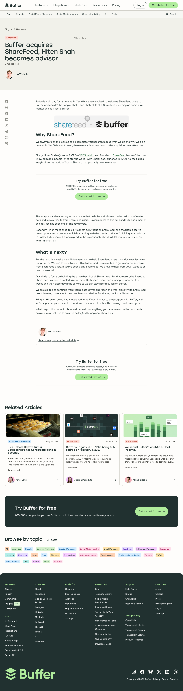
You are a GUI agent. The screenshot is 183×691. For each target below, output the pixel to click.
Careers (159, 594)
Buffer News (20, 29)
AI (106, 14)
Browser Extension (14, 645)
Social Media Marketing (40, 14)
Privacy (156, 679)
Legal (158, 608)
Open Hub (130, 620)
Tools (114, 14)
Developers (70, 613)
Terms (165, 679)
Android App (11, 640)
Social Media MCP (14, 650)
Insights (12, 603)
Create (8, 589)
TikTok (38, 631)
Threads (39, 626)
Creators (69, 589)
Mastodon (40, 617)
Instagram (40, 607)
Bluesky (38, 589)
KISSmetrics (87, 155)
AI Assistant (11, 621)
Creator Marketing (91, 14)
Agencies (69, 598)
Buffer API (10, 655)
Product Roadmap (134, 639)
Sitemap (159, 613)
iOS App (9, 635)
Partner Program (163, 603)
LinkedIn (39, 612)
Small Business (72, 594)
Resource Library (103, 607)
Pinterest (39, 622)
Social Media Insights (67, 14)
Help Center (131, 589)
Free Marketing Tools (105, 620)
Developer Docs (103, 643)
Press (158, 598)
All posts (20, 14)
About (158, 589)
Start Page (10, 626)
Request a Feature (134, 603)
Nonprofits (70, 603)
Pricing (116, 5)
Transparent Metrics (135, 625)
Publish (8, 594)
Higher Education (74, 608)
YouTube (39, 641)
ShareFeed (119, 155)
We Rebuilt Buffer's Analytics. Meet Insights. (147, 448)
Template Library (103, 594)
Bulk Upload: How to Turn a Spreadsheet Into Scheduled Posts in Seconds (32, 450)
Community (11, 598)
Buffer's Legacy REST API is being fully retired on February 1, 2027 (90, 448)
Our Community (103, 638)
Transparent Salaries (135, 634)
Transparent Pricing (135, 630)
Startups (69, 618)
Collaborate (10, 608)
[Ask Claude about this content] (6, 143)
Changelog (130, 598)
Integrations (11, 630)
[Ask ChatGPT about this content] (6, 137)
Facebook (40, 594)
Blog (9, 14)
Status (128, 594)
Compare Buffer (103, 634)
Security (174, 679)
